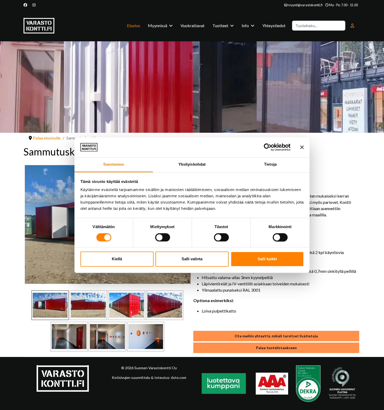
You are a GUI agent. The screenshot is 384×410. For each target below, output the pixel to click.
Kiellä (117, 259)
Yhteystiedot (274, 25)
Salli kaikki (267, 259)
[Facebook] (25, 5)
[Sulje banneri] (302, 147)
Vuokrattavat (193, 25)
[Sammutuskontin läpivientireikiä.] (145, 336)
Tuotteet (220, 25)
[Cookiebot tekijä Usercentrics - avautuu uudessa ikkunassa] (267, 147)
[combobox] (318, 26)
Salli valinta (192, 259)
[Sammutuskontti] (50, 305)
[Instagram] (34, 5)
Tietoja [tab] (270, 164)
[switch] (162, 237)
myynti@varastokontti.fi (305, 5)
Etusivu (133, 25)
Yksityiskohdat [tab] (192, 164)
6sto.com (178, 377)
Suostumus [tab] (113, 164)
